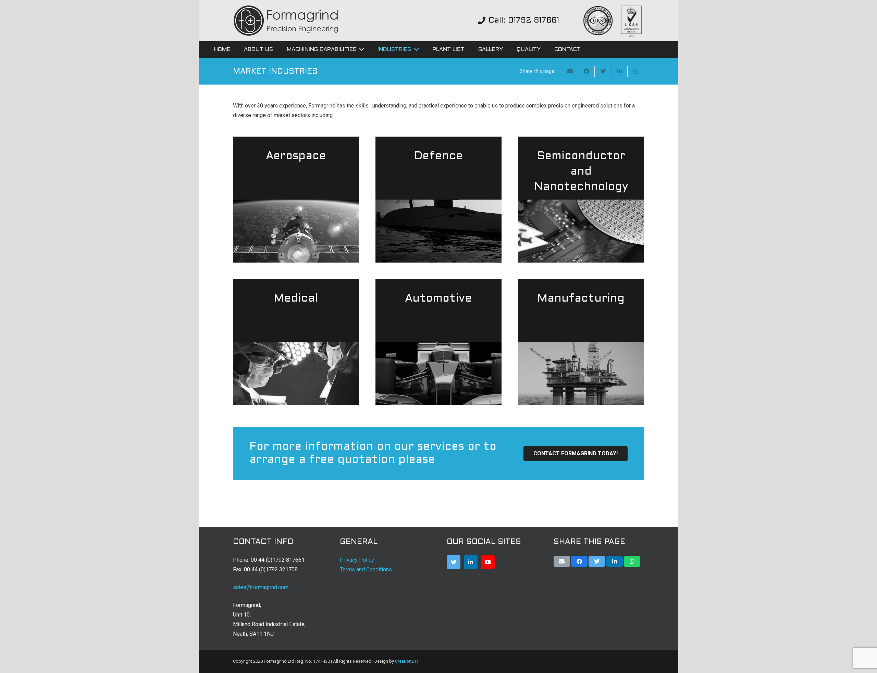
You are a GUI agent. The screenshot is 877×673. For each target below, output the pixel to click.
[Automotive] (438, 342)
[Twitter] (453, 562)
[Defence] (438, 200)
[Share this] (586, 71)
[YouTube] (488, 562)
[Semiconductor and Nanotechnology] (581, 200)
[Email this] (570, 71)
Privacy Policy (357, 560)
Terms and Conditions (366, 569)
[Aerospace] (296, 200)
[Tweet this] (603, 71)
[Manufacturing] (581, 342)
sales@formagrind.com (260, 587)
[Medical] (296, 342)
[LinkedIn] (471, 562)
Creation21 (405, 661)
